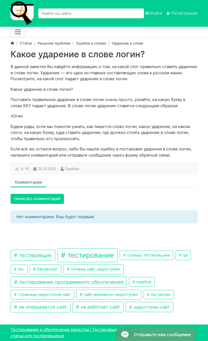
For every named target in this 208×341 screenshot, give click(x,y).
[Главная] (12, 43)
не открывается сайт (42, 307)
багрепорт (47, 269)
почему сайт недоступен (95, 269)
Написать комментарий (37, 198)
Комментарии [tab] (28, 182)
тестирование (90, 255)
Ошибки (72, 169)
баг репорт (160, 294)
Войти (155, 13)
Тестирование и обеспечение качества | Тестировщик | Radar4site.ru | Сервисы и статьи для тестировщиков (92, 332)
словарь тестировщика (148, 255)
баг (20, 269)
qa (184, 255)
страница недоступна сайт (44, 294)
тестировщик (35, 255)
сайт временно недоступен (110, 294)
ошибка (143, 281)
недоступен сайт (151, 307)
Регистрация (184, 13)
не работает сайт (99, 307)
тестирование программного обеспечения (70, 282)
